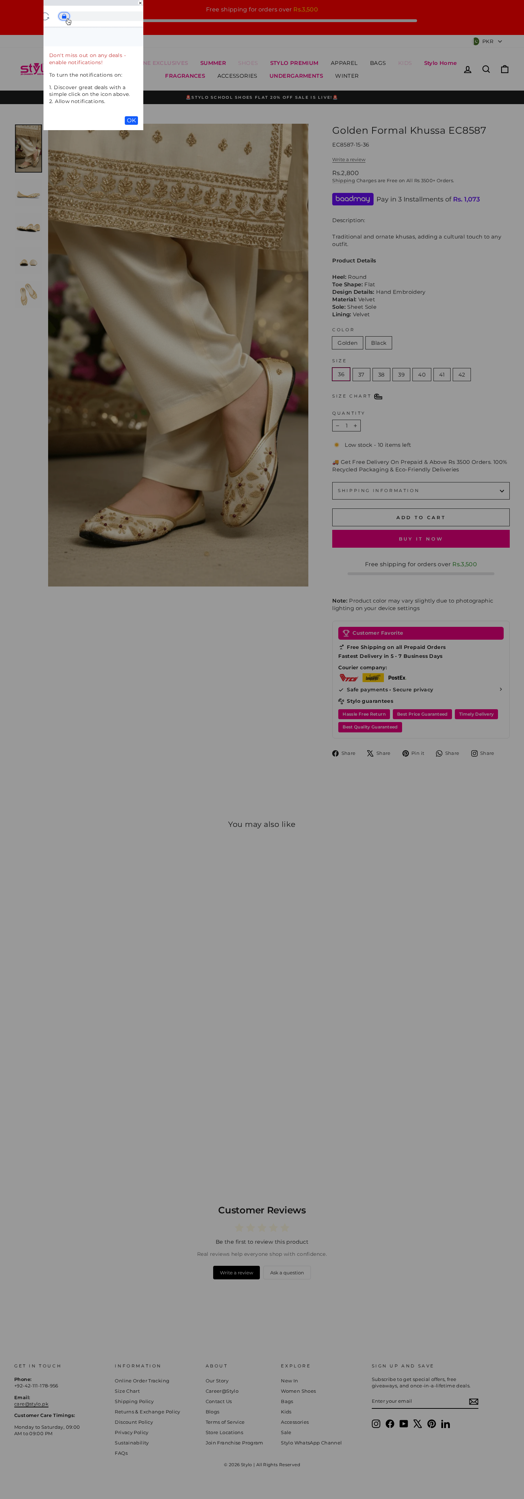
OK (131, 120)
